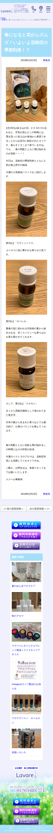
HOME (3, 18)
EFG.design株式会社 (44, 830)
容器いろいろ (19, 752)
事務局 (4, 20)
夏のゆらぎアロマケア (23, 586)
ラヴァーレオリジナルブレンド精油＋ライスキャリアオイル (26, 650)
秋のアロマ (18, 616)
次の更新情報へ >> (39, 508)
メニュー (48, 9)
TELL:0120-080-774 (33, 9)
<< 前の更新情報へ (13, 508)
